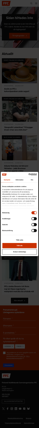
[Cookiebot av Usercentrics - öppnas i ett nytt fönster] (28, 174)
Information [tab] (19, 180)
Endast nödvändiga (19, 252)
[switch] (34, 218)
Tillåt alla (19, 245)
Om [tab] (32, 180)
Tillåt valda (19, 240)
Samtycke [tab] (7, 180)
